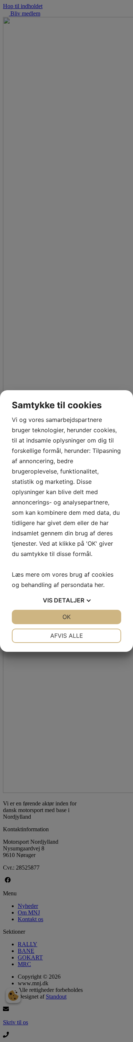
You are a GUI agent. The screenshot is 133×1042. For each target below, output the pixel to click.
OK (66, 616)
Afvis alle (66, 635)
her (99, 584)
